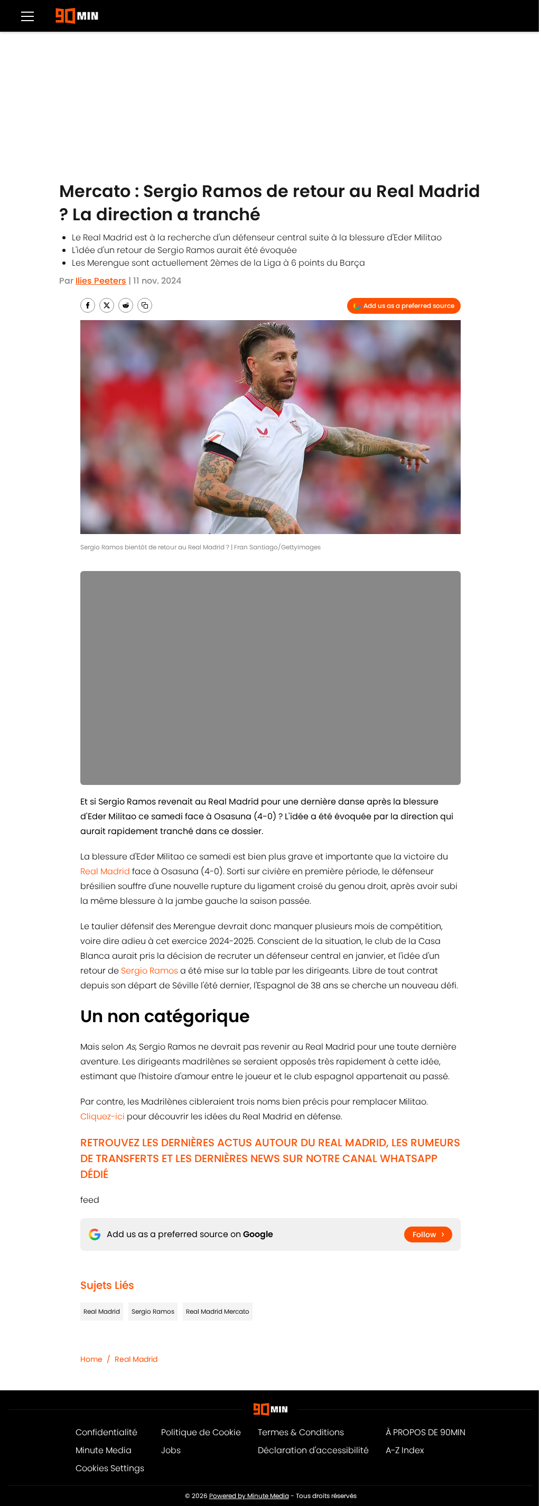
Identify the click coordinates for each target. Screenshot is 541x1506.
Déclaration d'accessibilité (313, 1450)
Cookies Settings (110, 1468)
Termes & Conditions (301, 1432)
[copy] (144, 305)
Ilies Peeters (101, 281)
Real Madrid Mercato (217, 1311)
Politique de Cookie (201, 1432)
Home (91, 1359)
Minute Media (104, 1450)
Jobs (171, 1450)
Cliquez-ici (102, 1116)
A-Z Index (405, 1450)
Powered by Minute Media (249, 1495)
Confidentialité (106, 1432)
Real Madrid (105, 871)
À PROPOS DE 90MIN (425, 1432)
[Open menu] (27, 16)
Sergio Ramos (149, 971)
